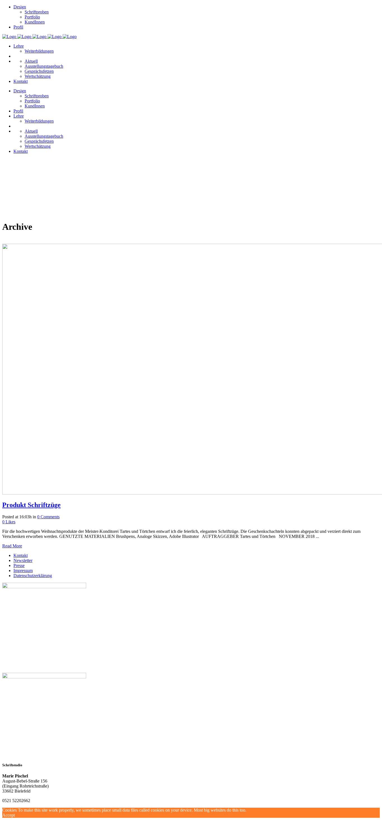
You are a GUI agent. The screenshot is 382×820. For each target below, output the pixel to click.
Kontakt (20, 555)
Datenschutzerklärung (32, 575)
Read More (12, 545)
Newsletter (22, 560)
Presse (19, 565)
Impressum (23, 570)
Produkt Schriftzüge (31, 505)
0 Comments (48, 516)
